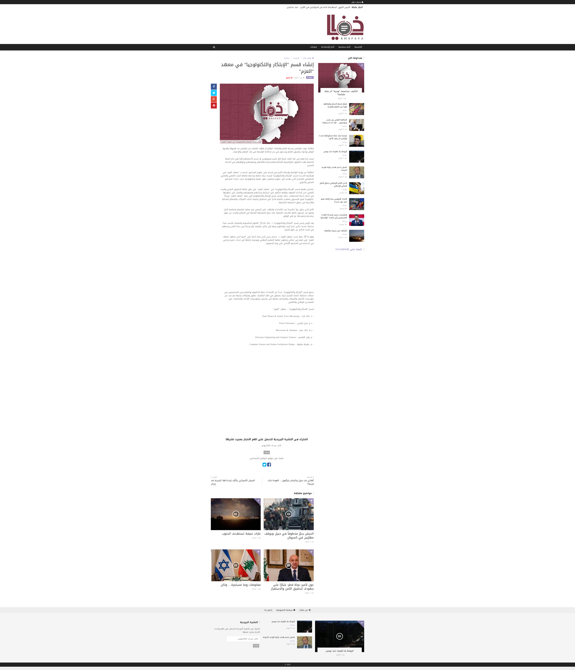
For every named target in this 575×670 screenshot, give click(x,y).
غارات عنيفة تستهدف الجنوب (241, 533)
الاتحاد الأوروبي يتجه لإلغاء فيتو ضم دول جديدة (334, 200)
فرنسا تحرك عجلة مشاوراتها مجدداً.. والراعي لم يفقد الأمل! (332, 137)
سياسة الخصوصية (284, 610)
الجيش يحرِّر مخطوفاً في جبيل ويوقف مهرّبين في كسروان (289, 535)
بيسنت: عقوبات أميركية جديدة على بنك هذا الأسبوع (326, 7)
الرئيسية (358, 47)
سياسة (286, 58)
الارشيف (296, 58)
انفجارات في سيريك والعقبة (335, 231)
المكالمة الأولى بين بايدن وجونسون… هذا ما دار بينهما (335, 121)
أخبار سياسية (344, 47)
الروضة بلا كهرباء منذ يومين (335, 151)
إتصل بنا (268, 610)
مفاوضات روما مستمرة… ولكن (241, 585)
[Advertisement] (267, 270)
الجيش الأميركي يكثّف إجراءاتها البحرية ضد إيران (233, 482)
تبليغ (288, 77)
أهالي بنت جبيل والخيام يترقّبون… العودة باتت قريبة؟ (291, 482)
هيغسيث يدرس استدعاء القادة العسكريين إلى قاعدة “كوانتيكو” (333, 216)
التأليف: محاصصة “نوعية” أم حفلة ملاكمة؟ (341, 93)
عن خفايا (304, 610)
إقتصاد (345, 189)
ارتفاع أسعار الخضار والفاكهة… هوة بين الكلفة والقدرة (334, 105)
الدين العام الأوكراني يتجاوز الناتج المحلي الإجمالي (333, 184)
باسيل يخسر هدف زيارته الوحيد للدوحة (334, 168)
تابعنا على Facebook (349, 249)
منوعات (313, 47)
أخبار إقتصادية (327, 47)
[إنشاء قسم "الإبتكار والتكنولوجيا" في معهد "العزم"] (267, 114)
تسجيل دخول (356, 2)
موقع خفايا (307, 58)
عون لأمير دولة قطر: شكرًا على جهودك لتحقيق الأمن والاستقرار (292, 586)
